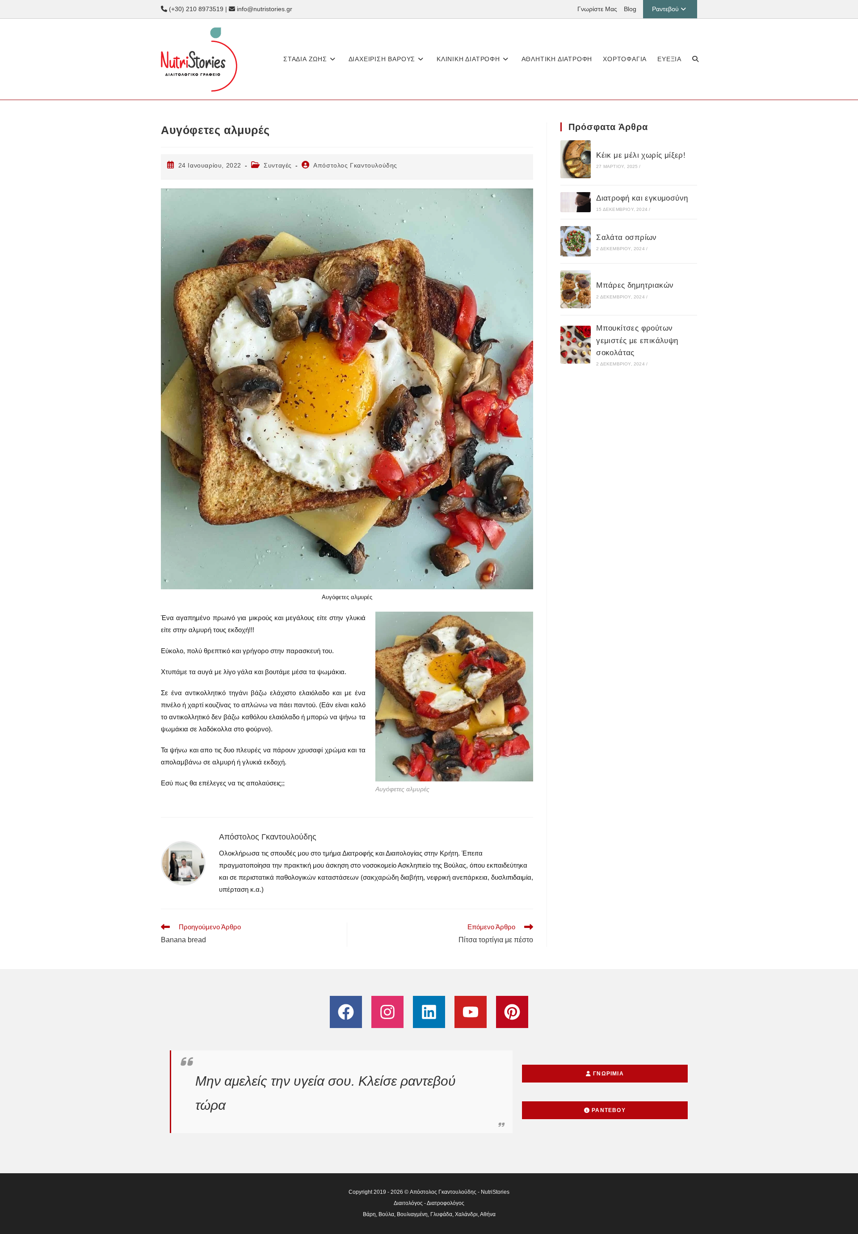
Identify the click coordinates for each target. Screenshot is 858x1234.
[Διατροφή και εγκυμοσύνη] (575, 202)
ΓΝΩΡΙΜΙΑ (607, 1073)
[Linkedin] (429, 1012)
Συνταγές (278, 165)
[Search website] (695, 59)
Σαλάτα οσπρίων (626, 237)
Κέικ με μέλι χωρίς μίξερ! (641, 155)
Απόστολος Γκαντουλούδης (355, 165)
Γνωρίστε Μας (597, 9)
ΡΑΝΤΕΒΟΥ (608, 1110)
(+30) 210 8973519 (195, 9)
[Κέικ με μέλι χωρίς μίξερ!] (575, 159)
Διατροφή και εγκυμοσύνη (642, 198)
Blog (630, 9)
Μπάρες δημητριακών (634, 285)
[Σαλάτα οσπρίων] (575, 241)
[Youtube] (470, 1012)
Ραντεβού (665, 9)
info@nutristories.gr (263, 9)
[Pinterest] (512, 1012)
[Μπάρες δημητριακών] (575, 289)
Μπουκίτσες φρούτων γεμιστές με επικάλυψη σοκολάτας (637, 340)
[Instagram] (387, 1012)
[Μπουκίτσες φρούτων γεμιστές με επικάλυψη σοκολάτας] (575, 345)
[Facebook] (346, 1012)
